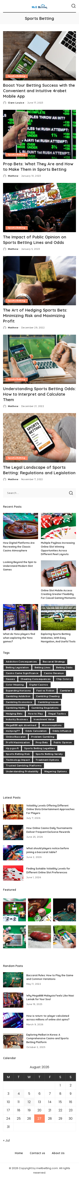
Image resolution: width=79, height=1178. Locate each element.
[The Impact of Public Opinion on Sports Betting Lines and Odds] (39, 207)
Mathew (13, 175)
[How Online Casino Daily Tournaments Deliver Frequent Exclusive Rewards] (13, 832)
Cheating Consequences (36, 679)
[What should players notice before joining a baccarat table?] (13, 852)
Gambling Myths (16, 707)
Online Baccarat (16, 736)
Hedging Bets (14, 713)
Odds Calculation (36, 730)
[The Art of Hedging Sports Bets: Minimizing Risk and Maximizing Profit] (39, 280)
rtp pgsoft (12, 748)
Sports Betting (16, 76)
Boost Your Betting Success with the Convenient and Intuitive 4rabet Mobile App (39, 91)
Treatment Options (47, 759)
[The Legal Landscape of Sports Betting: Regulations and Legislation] (39, 437)
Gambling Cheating (48, 696)
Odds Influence (62, 730)
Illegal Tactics (57, 713)
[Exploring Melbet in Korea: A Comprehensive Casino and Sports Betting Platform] (13, 1041)
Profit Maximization (18, 742)
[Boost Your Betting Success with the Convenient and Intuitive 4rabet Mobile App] (39, 55)
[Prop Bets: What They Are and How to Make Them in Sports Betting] (39, 134)
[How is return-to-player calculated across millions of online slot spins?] (13, 1020)
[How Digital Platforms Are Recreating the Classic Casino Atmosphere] (20, 526)
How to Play (35, 713)
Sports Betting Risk (18, 754)
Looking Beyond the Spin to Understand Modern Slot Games (19, 566)
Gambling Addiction (18, 696)
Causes (10, 679)
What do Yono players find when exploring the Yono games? (19, 637)
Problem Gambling (42, 736)
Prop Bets (42, 742)
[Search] (73, 6)
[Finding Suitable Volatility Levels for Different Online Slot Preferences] (13, 873)
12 (29, 1102)
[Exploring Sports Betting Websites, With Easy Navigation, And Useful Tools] (58, 617)
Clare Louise (16, 102)
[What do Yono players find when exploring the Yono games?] (20, 617)
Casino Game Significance (22, 673)
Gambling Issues (48, 702)
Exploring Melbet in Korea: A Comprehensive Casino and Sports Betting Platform (47, 1038)
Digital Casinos (38, 684)
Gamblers (66, 690)
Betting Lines (42, 667)
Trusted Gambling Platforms (24, 765)
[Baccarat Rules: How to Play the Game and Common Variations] (13, 979)
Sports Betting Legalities (39, 748)
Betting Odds (64, 667)
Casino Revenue (54, 673)
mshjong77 (13, 730)
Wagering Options (55, 771)
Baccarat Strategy (54, 661)
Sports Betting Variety (49, 754)
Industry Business (17, 719)
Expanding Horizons (18, 690)
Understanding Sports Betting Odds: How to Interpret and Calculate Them (39, 394)
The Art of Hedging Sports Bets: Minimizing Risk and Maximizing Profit (35, 316)
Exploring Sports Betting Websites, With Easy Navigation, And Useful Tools (58, 637)
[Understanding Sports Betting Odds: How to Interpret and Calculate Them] (39, 359)
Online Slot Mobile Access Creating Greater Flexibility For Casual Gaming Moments (58, 594)
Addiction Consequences (21, 661)
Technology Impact (18, 759)
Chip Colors (63, 679)
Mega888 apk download (21, 725)
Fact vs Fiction (45, 690)
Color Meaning (15, 684)
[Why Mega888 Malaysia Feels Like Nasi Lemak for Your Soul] (13, 1000)
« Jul (6, 1140)
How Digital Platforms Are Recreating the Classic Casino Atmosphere (19, 546)
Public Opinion (63, 742)
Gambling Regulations (45, 707)
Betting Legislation (17, 667)
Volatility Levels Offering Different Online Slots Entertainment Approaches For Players (50, 809)
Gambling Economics (19, 702)
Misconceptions (52, 725)
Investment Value (44, 719)
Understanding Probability (22, 771)
